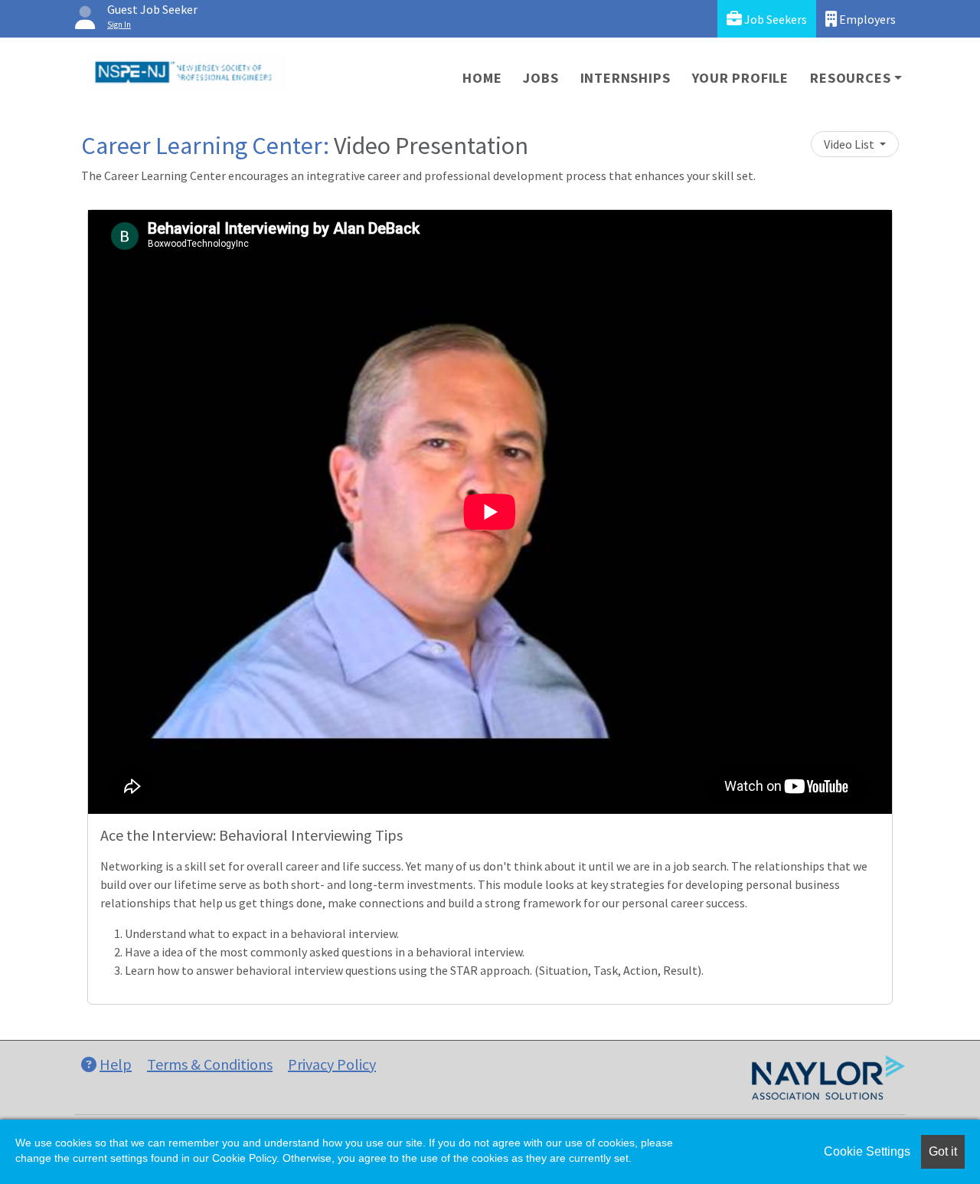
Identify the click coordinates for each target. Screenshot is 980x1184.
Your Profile (740, 78)
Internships (625, 78)
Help (116, 1064)
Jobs (540, 78)
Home (481, 78)
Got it (943, 1151)
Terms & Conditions (210, 1064)
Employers (866, 19)
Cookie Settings (867, 1151)
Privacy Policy (332, 1064)
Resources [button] (850, 78)
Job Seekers (774, 19)
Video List (850, 144)
